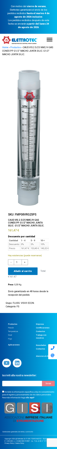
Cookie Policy (19, 443)
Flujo (10, 339)
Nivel (10, 335)
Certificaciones (42, 328)
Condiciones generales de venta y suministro (17, 432)
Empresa (40, 324)
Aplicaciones (14, 345)
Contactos (40, 331)
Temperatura (13, 331)
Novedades (41, 345)
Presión (11, 328)
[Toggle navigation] (49, 40)
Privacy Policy (9, 443)
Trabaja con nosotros (41, 336)
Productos (12, 324)
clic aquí (30, 397)
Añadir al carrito (23, 271)
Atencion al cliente (44, 356)
